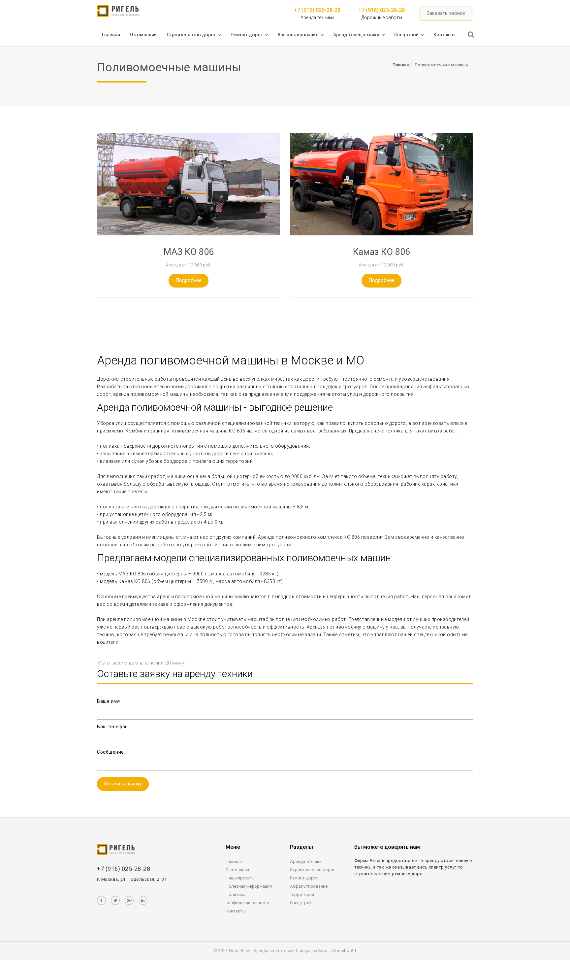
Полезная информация (249, 886)
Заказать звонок (446, 13)
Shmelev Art (344, 950)
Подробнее (188, 280)
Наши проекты (241, 877)
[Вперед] (471, 34)
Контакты (444, 34)
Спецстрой (406, 34)
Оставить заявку (123, 784)
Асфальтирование (297, 34)
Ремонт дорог (247, 34)
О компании (143, 34)
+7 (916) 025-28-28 (317, 10)
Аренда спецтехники (356, 34)
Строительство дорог (191, 34)
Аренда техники (306, 861)
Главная (111, 34)
